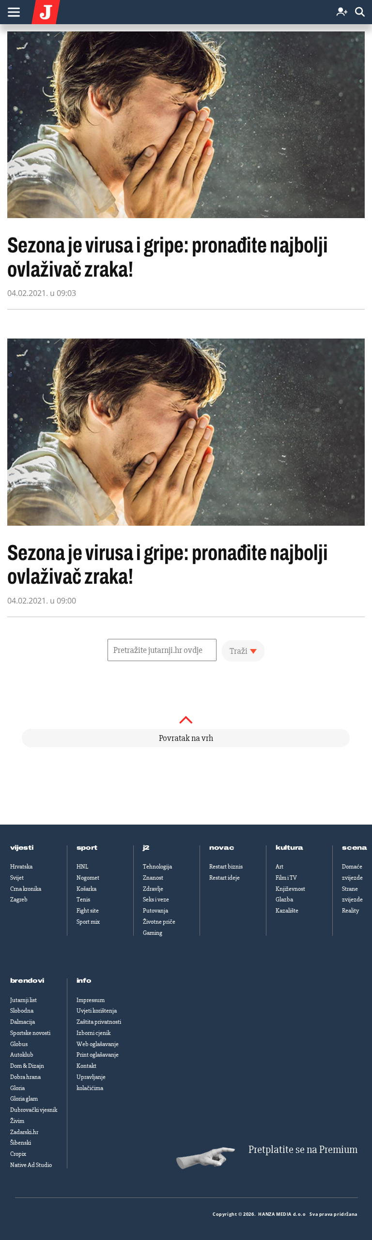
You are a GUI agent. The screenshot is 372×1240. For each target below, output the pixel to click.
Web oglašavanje (98, 1044)
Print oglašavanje (98, 1055)
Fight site (88, 911)
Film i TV (286, 878)
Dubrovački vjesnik (33, 1110)
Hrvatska (21, 867)
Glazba (284, 899)
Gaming (152, 933)
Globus (19, 1044)
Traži (239, 651)
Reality (350, 911)
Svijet (17, 878)
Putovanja (155, 911)
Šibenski (20, 1143)
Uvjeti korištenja (97, 1011)
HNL (82, 867)
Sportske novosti (30, 1033)
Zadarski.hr (24, 1132)
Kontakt (86, 1066)
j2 (146, 847)
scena (354, 847)
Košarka (86, 889)
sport (87, 847)
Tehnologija (157, 867)
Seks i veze (156, 899)
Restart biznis (226, 867)
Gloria (17, 1088)
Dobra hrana (25, 1077)
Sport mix (88, 922)
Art (279, 867)
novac (221, 847)
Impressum (91, 1000)
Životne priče (159, 922)
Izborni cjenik (93, 1033)
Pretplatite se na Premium (302, 1149)
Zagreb (19, 899)
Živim (17, 1121)
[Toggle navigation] (13, 12)
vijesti (21, 847)
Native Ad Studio (31, 1165)
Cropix (18, 1154)
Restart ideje (224, 878)
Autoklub (21, 1055)
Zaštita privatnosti (99, 1022)
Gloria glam (24, 1099)
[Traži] (360, 12)
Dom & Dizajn (27, 1066)
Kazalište (287, 911)
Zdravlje (153, 889)
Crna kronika (25, 889)
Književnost (290, 889)
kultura (289, 847)
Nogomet (88, 878)
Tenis (83, 899)
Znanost (153, 878)
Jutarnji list (23, 1000)
